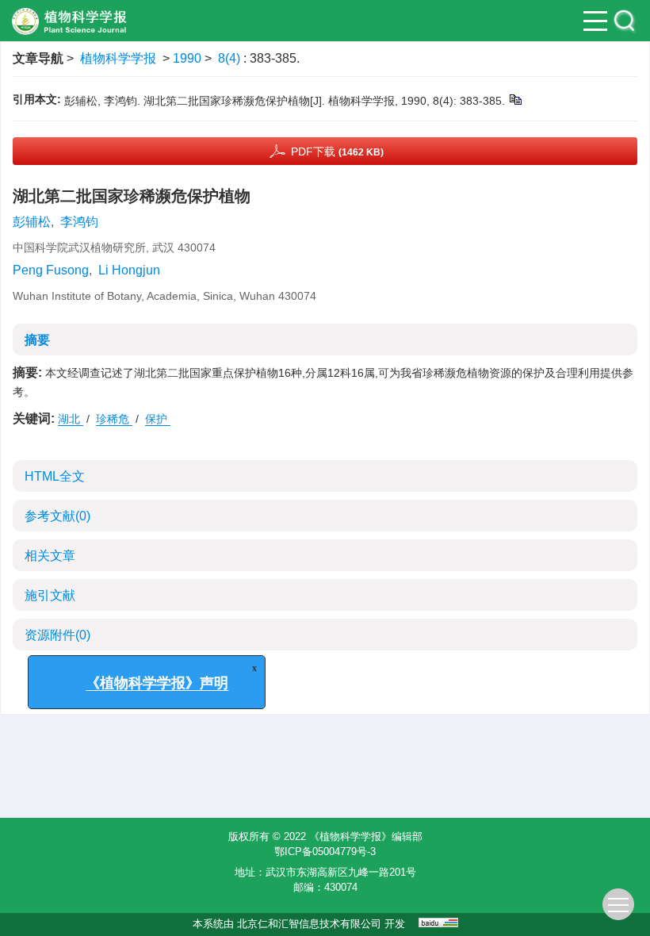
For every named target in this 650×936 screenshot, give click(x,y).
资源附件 (57, 635)
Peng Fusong (51, 270)
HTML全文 (55, 476)
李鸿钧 (79, 221)
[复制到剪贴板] (515, 99)
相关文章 (50, 555)
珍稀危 (114, 418)
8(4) (230, 58)
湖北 (70, 418)
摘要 (37, 340)
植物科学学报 (118, 58)
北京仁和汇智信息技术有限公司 (309, 924)
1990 (187, 58)
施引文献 (50, 595)
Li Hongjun (129, 270)
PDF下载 (337, 151)
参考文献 (57, 516)
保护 (157, 418)
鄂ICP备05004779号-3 (325, 851)
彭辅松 (32, 221)
